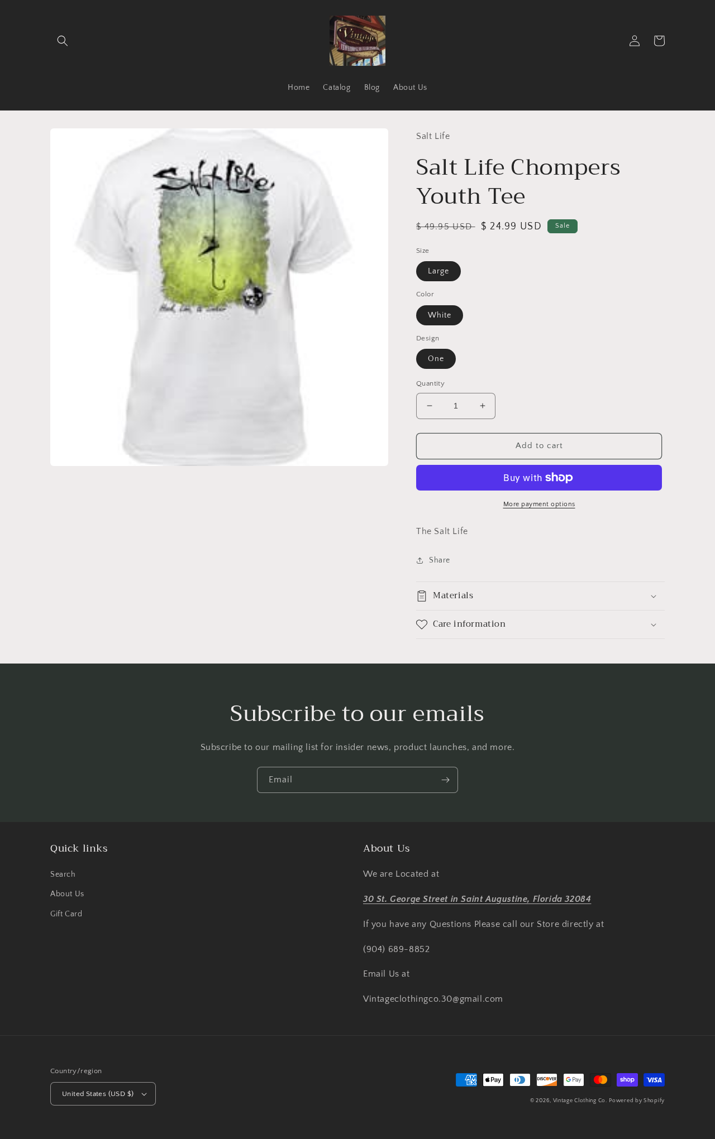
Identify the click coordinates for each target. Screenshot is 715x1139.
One (436, 358)
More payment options (539, 504)
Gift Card (66, 914)
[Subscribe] (445, 780)
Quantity (430, 383)
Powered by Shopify (637, 1101)
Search (63, 874)
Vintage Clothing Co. (580, 1101)
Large (438, 271)
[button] (62, 40)
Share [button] (439, 560)
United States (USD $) (98, 1094)
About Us (67, 894)
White (439, 315)
